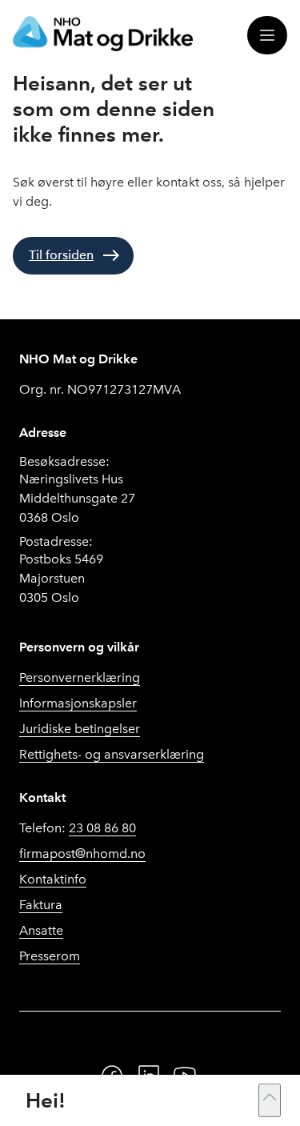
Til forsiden (61, 254)
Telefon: (77, 827)
